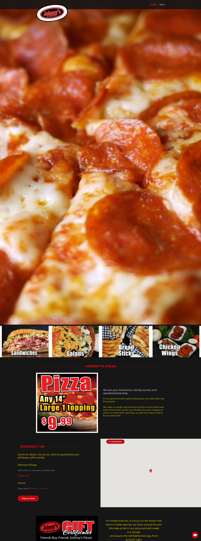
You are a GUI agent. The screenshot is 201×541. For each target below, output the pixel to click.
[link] (52, 3)
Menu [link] (162, 4)
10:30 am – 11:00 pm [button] (38, 488)
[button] (49, 489)
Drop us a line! (28, 498)
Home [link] (153, 4)
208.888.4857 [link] (24, 476)
